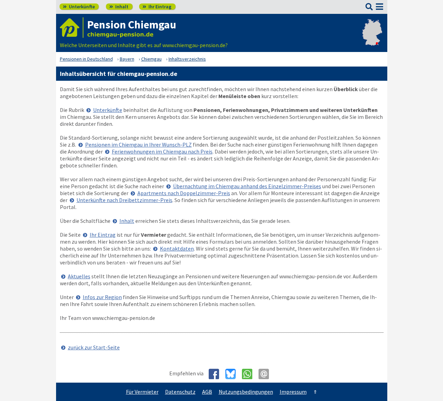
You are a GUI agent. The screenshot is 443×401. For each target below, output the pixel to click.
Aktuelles (79, 276)
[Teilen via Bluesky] (233, 374)
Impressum (293, 391)
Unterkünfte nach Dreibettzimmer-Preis (124, 200)
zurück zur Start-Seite (94, 347)
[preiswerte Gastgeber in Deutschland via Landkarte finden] (372, 38)
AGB (207, 391)
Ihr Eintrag (157, 6)
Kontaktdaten (177, 248)
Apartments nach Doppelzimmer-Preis (183, 193)
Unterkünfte (79, 6)
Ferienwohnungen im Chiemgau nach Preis (162, 151)
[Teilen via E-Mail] (266, 374)
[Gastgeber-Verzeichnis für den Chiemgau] (71, 27)
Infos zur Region (102, 297)
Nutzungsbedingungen (246, 391)
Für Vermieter (142, 391)
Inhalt (118, 6)
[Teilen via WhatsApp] (249, 374)
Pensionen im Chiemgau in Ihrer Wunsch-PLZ (138, 144)
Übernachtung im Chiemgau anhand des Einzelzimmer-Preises (247, 186)
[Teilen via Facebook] (216, 374)
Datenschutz (180, 391)
